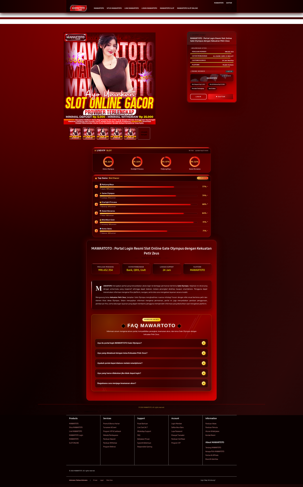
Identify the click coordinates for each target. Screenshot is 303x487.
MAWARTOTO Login (76, 435)
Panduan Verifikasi (178, 439)
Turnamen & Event (109, 427)
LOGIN (198, 97)
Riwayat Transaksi (177, 435)
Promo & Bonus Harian (111, 424)
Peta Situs (109, 480)
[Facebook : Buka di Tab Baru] (218, 480)
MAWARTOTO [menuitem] (219, 3)
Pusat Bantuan (142, 424)
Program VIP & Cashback (112, 431)
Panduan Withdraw (110, 443)
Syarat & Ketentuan (144, 443)
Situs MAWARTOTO (76, 427)
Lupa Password (176, 431)
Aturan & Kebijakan (212, 431)
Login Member (176, 424)
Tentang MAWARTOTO (213, 448)
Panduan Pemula (211, 427)
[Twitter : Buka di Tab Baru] (223, 480)
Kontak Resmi (210, 435)
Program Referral (109, 447)
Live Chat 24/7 (142, 427)
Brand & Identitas (211, 459)
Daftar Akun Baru (177, 427)
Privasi (95, 480)
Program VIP (175, 443)
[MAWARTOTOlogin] (78, 8)
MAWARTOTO (74, 424)
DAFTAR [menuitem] (229, 3)
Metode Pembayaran (110, 435)
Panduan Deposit (109, 439)
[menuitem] (98, 8)
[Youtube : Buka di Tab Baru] (232, 480)
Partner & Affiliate (211, 455)
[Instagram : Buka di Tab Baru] (227, 480)
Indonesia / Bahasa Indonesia (78, 480)
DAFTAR (221, 97)
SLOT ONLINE (74, 443)
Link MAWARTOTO (75, 431)
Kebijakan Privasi (143, 439)
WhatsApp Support (144, 431)
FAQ (138, 435)
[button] (227, 8)
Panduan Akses (210, 424)
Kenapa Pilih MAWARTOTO (214, 452)
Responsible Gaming (144, 447)
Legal (102, 480)
